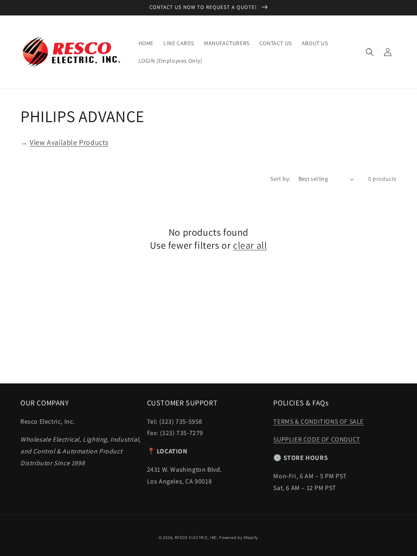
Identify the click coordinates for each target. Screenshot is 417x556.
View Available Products (69, 142)
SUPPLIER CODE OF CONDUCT (316, 439)
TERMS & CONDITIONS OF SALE (318, 421)
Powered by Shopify (238, 537)
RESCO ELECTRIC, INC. (196, 537)
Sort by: (280, 178)
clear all (250, 245)
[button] (370, 52)
